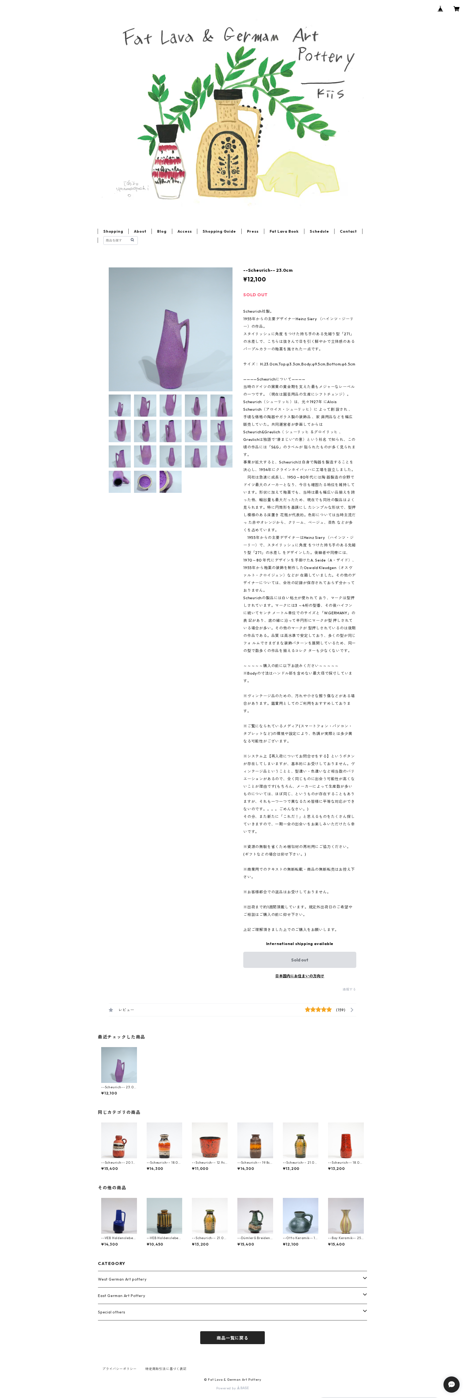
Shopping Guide (219, 231)
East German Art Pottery (121, 1295)
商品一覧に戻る (232, 1338)
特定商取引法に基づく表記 (166, 1369)
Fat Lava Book (284, 231)
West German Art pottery (122, 1279)
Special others (111, 1312)
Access (185, 231)
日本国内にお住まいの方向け (299, 976)
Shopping (113, 231)
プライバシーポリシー (119, 1369)
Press (253, 231)
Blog (161, 231)
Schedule (319, 231)
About (140, 231)
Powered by (226, 1388)
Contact (348, 231)
